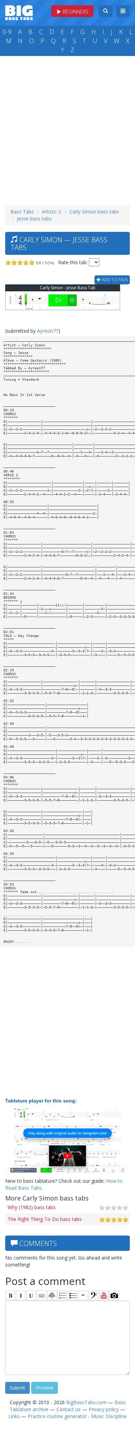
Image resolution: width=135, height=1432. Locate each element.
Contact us (68, 1409)
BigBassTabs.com (86, 1402)
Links (14, 1416)
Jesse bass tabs (34, 218)
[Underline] (31, 1295)
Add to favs (114, 280)
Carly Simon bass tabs (94, 211)
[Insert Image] (52, 1295)
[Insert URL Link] (41, 1295)
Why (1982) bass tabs (32, 1207)
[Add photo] (114, 1295)
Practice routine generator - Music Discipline (77, 1416)
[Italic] (21, 1295)
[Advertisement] (67, 129)
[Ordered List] (62, 1295)
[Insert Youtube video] (104, 1295)
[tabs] (93, 1295)
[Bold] (10, 1295)
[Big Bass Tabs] (19, 12)
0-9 (6, 31)
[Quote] (83, 1295)
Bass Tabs (22, 211)
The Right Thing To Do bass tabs (45, 1219)
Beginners (74, 11)
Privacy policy (104, 1409)
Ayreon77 (47, 330)
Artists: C (52, 211)
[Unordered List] (73, 1295)
